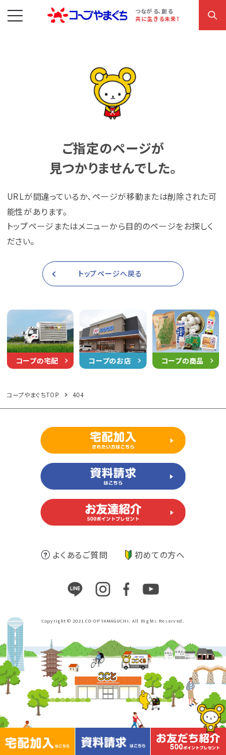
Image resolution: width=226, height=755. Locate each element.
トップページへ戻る (110, 273)
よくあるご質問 (80, 554)
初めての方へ (159, 554)
